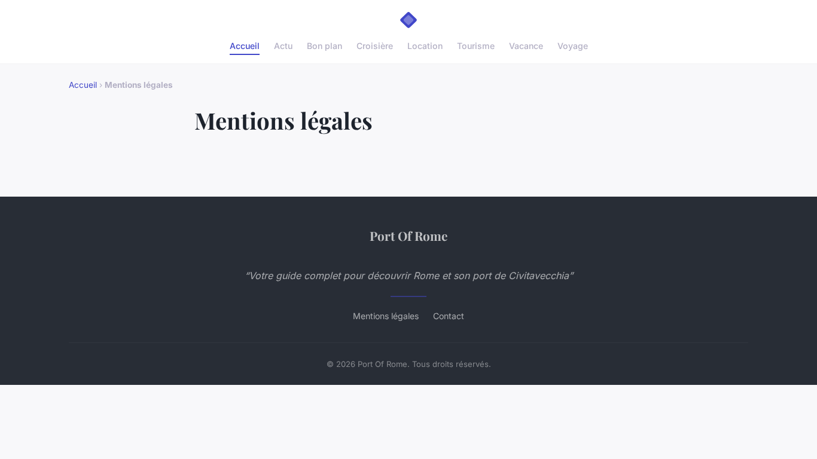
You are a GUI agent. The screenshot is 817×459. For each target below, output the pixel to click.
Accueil (245, 46)
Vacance (526, 46)
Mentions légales (386, 316)
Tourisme (476, 46)
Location (425, 46)
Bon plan (324, 46)
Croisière (374, 46)
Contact (448, 316)
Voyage (572, 46)
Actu (283, 46)
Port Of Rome (408, 235)
